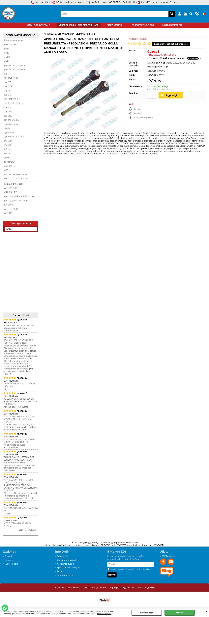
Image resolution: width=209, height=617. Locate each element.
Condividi (137, 113)
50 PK (7, 57)
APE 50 (7, 170)
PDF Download (169, 556)
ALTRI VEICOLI (11, 188)
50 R (6, 61)
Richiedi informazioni (143, 117)
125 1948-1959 (11, 78)
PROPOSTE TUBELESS (143, 25)
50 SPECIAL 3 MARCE (14, 65)
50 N (6, 48)
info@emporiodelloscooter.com (122, 542)
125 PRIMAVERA (12, 99)
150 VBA (8, 141)
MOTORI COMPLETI (172, 25)
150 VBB (8, 145)
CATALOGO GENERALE (38, 25)
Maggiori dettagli (159, 66)
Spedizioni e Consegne (68, 567)
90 (5, 74)
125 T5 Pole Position (13, 103)
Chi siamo (9, 560)
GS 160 (7, 153)
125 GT (7, 82)
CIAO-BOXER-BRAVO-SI (16, 174)
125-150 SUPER (11, 120)
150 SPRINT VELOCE (14, 136)
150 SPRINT (10, 132)
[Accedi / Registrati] (180, 14)
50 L (6, 53)
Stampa (136, 109)
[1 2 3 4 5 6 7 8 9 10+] (152, 95)
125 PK (7, 90)
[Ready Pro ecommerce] (104, 600)
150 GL (7, 128)
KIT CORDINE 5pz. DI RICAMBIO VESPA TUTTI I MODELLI (19, 440)
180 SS (7, 157)
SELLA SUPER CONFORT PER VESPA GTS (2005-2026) (18, 341)
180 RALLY (9, 162)
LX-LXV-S (9, 204)
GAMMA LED (10, 192)
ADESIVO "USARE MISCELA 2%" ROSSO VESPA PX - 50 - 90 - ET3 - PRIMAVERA (20, 401)
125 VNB (8, 116)
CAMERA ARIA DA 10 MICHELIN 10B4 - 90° (19, 385)
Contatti (8, 556)
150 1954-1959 (11, 124)
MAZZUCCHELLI (115, 25)
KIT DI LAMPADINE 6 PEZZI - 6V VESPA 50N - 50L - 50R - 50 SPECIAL (19, 419)
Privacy (60, 571)
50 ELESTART (11, 44)
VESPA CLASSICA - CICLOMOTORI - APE (78, 25)
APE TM (8, 213)
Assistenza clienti (65, 564)
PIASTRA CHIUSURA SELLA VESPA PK (21, 509)
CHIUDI (207, 611)
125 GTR (8, 86)
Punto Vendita (11, 564)
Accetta (180, 612)
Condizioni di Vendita (67, 560)
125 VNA (8, 111)
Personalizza (146, 612)
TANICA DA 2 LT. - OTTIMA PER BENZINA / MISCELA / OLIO (19, 458)
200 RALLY (9, 166)
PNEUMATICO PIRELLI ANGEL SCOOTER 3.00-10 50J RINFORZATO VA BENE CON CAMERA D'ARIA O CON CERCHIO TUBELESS (20, 485)
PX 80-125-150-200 (13, 40)
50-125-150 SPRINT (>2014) (17, 200)
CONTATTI (158, 545)
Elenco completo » (28, 530)
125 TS (7, 107)
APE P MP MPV (11, 209)
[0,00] (186, 14)
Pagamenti (62, 556)
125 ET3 (8, 95)
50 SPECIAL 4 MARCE (14, 69)
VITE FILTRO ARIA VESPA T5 (17, 523)
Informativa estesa (104, 614)
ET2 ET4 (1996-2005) (14, 184)
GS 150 (7, 149)
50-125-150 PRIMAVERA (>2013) (19, 196)
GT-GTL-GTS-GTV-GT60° (16, 178)
